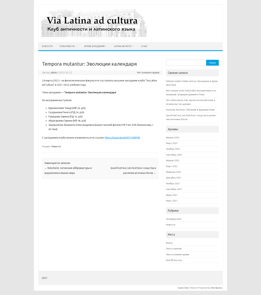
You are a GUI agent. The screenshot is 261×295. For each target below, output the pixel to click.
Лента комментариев (177, 254)
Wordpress (216, 287)
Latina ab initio (123, 46)
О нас (144, 46)
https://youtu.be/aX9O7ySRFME (122, 137)
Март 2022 (171, 166)
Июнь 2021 (171, 195)
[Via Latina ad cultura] (94, 36)
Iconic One (183, 287)
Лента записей (174, 248)
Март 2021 (171, 200)
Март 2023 (171, 143)
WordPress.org (174, 260)
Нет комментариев (148, 72)
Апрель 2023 (172, 137)
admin (54, 72)
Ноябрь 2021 (173, 183)
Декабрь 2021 (173, 177)
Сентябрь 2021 (174, 189)
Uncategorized (173, 219)
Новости (47, 46)
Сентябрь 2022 (174, 154)
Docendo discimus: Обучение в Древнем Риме (190, 109)
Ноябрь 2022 (173, 149)
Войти (169, 243)
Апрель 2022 (172, 160)
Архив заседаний (94, 46)
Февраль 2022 (173, 172)
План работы (67, 46)
